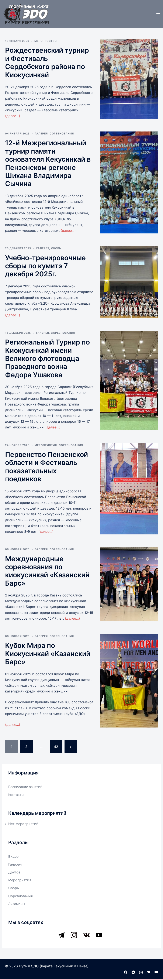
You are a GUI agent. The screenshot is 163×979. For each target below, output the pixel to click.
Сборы (56, 248)
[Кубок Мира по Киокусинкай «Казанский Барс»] (129, 681)
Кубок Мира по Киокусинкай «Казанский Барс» (47, 653)
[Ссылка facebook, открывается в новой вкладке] (125, 972)
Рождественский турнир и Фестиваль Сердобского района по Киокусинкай (47, 62)
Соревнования (62, 133)
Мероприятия (45, 40)
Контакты (16, 795)
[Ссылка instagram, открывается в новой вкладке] (141, 972)
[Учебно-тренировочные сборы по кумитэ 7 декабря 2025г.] (129, 282)
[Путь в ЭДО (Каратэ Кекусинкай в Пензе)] (26, 13)
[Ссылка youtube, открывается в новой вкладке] (156, 972)
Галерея (41, 133)
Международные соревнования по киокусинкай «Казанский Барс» (47, 571)
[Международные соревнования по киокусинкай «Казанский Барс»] (129, 584)
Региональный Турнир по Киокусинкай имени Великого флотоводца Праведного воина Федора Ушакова (47, 358)
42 (56, 746)
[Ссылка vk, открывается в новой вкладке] (148, 972)
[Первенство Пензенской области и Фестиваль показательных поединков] (129, 488)
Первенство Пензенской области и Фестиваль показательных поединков (46, 466)
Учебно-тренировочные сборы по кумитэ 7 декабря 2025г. (45, 266)
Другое (14, 872)
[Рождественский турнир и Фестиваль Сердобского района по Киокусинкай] (129, 79)
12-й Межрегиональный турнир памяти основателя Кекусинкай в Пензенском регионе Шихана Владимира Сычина (48, 163)
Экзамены (16, 904)
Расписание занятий (25, 787)
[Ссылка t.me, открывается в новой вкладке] (133, 972)
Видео (13, 856)
